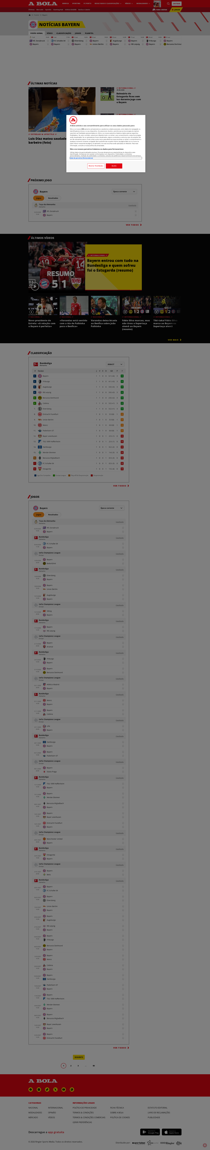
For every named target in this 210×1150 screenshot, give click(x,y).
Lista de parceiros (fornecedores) (81, 158)
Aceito (114, 166)
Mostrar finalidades (96, 166)
